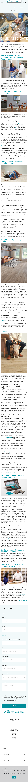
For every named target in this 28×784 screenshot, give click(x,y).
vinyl (21, 126)
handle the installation (13, 472)
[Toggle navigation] (2, 2)
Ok (14, 777)
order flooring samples (11, 539)
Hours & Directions (14, 722)
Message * (4, 682)
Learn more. (5, 775)
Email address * (5, 656)
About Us (5, 766)
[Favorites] (23, 2)
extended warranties (6, 437)
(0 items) (25, 2)
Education (6, 760)
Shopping (18, 15)
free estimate (9, 602)
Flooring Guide (10, 15)
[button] (21, 2)
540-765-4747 (14, 10)
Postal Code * (5, 665)
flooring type (7, 452)
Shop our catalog (22, 600)
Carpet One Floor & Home (20, 594)
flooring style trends (20, 123)
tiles (16, 127)
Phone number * (5, 647)
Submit (14, 705)
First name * (4, 617)
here (24, 312)
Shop (4, 748)
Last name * (4, 626)
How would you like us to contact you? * (11, 639)
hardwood (8, 126)
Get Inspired (6, 754)
